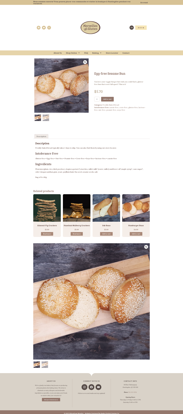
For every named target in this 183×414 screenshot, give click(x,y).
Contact (125, 53)
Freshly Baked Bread (111, 105)
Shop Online (71, 53)
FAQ (86, 53)
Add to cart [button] (106, 234)
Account (144, 2)
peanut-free (111, 110)
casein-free (114, 107)
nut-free (101, 110)
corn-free (123, 107)
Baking (95, 53)
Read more (47, 234)
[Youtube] (44, 27)
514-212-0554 (132, 392)
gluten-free (133, 107)
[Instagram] (49, 27)
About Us (58, 53)
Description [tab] (41, 136)
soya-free (121, 110)
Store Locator (112, 53)
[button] (85, 62)
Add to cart (107, 99)
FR (132, 28)
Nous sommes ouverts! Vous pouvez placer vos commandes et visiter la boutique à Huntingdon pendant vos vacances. (81, 2)
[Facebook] (38, 27)
